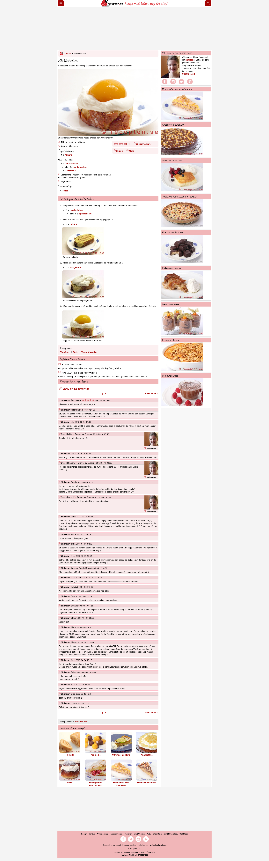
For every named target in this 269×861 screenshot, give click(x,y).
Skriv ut (119, 150)
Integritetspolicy (160, 833)
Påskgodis (96, 754)
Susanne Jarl (81, 721)
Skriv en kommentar (75, 388)
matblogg (190, 59)
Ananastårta (147, 754)
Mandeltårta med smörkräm (121, 784)
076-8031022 (143, 855)
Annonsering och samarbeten (109, 833)
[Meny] (61, 3)
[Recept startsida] (112, 5)
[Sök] (208, 3)
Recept (84, 833)
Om (135, 833)
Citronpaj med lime (121, 754)
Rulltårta (70, 754)
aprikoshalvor (80, 167)
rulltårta (68, 154)
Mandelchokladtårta (146, 782)
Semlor (70, 782)
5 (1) (128, 143)
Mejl (131, 855)
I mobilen (128, 833)
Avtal (149, 833)
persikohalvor (71, 163)
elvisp (65, 190)
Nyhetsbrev (173, 833)
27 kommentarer (143, 143)
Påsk (68, 53)
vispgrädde (70, 170)
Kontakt (92, 833)
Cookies (141, 833)
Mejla (131, 150)
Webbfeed (183, 833)
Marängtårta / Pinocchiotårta (96, 784)
